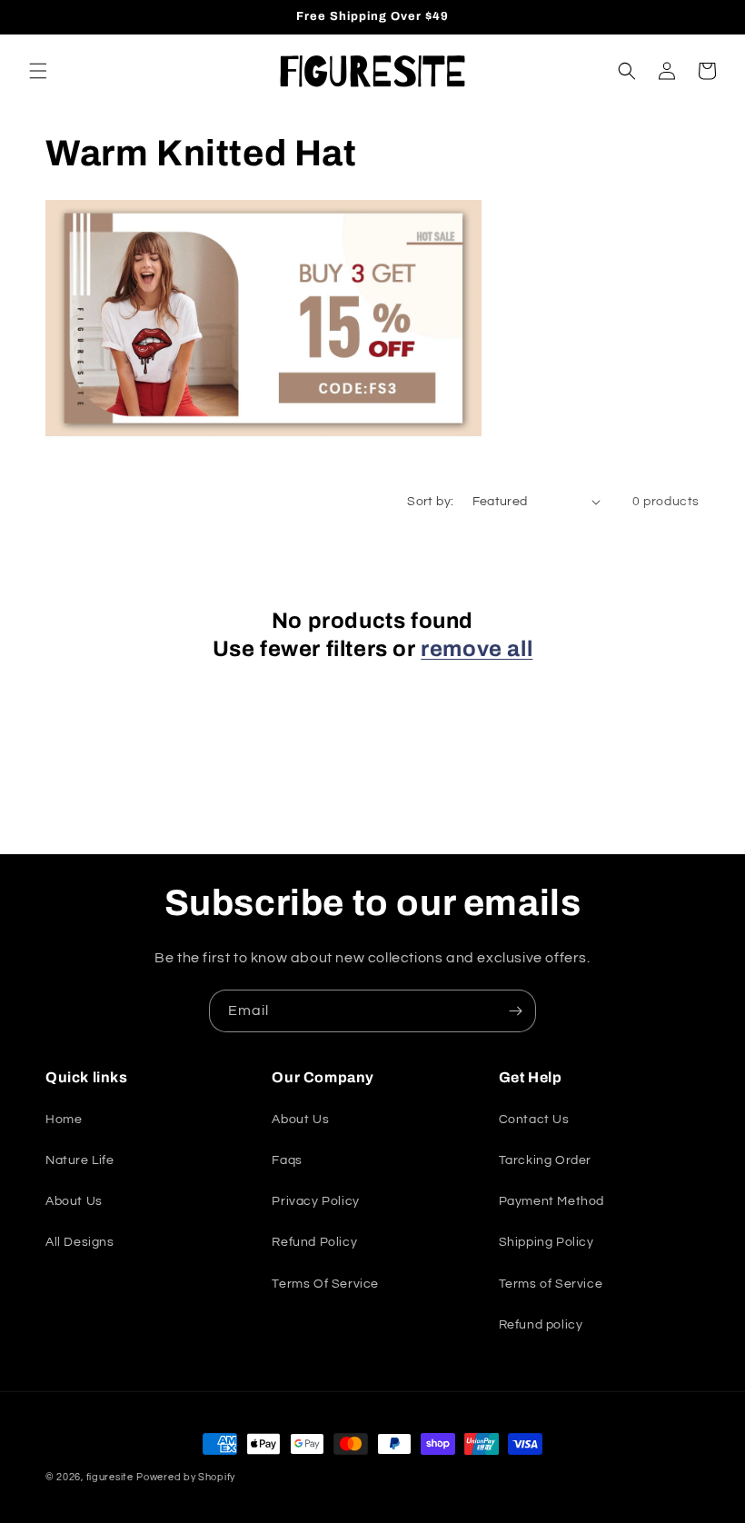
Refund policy (541, 1325)
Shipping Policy (546, 1242)
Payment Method (551, 1201)
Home (63, 1119)
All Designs (79, 1242)
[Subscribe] (515, 1011)
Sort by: (430, 501)
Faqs (287, 1160)
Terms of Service (551, 1284)
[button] (38, 71)
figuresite (110, 1477)
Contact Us (534, 1119)
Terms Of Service (325, 1284)
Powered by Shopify (185, 1477)
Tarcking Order (545, 1160)
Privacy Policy (315, 1201)
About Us (74, 1201)
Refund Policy (314, 1242)
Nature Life (79, 1160)
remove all (476, 649)
